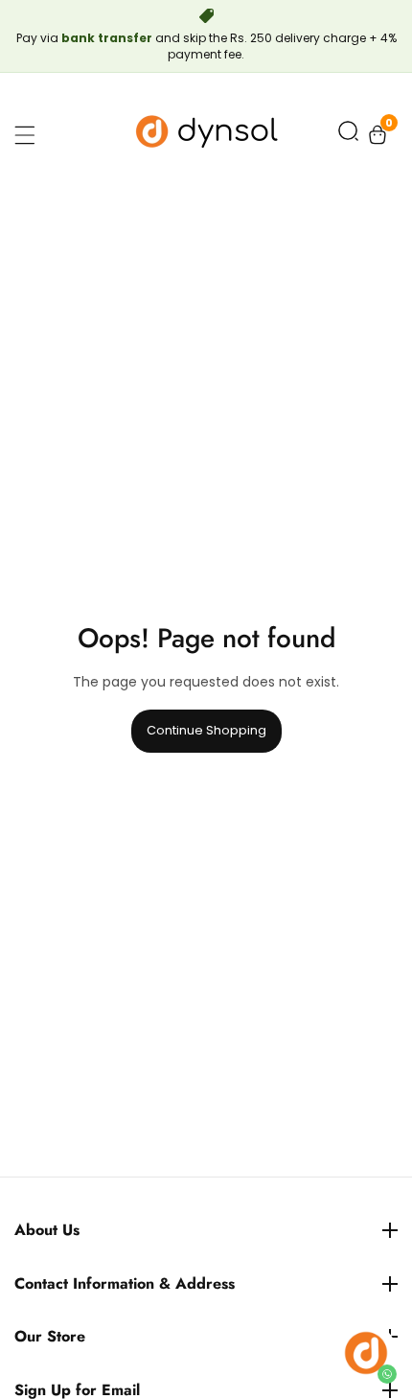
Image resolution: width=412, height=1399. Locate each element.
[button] (348, 134)
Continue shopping (206, 730)
